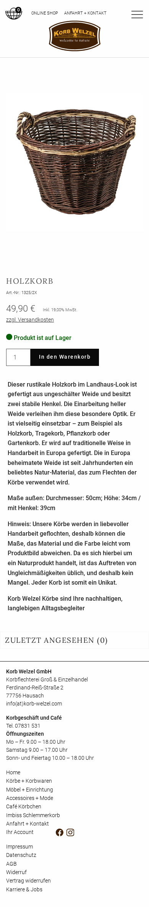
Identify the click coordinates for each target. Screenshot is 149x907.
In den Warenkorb (65, 357)
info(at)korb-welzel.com (34, 704)
